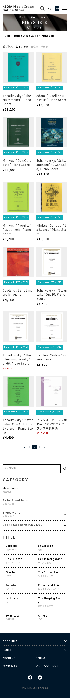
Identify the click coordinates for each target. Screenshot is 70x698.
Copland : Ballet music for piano (18, 292)
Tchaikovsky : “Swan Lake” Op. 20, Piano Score (51, 294)
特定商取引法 (10, 666)
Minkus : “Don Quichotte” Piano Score (18, 162)
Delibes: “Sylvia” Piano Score (51, 357)
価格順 (34, 47)
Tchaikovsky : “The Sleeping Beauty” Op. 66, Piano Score (18, 359)
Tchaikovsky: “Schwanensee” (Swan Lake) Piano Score (51, 164)
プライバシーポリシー (49, 666)
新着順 (44, 47)
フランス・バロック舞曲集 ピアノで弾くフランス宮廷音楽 (51, 424)
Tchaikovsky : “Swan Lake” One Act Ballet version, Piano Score (18, 426)
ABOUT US (9, 658)
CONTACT (41, 658)
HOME (6, 36)
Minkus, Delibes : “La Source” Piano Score (51, 229)
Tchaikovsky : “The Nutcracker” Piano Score (17, 99)
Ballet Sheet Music (25, 36)
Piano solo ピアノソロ (16, 87)
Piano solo (48, 36)
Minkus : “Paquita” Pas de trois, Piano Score (17, 229)
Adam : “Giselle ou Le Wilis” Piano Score (51, 97)
